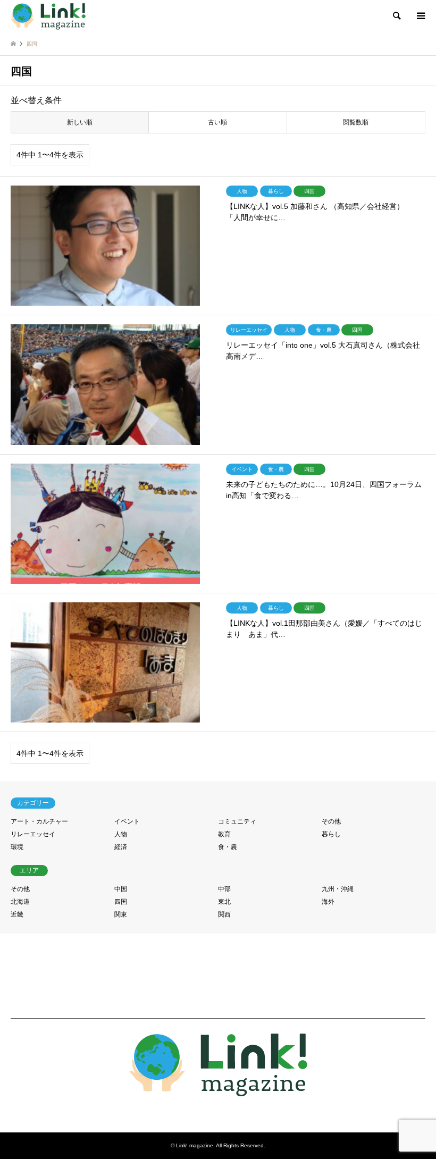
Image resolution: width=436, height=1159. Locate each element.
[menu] (420, 16)
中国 (120, 889)
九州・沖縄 (338, 889)
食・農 (227, 847)
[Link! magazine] (48, 16)
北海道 (20, 901)
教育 (224, 834)
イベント (127, 821)
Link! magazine (194, 1145)
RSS (218, 1110)
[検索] (396, 16)
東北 (224, 901)
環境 (17, 847)
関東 (120, 914)
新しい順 (80, 122)
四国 (120, 901)
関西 (224, 914)
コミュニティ (237, 821)
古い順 (217, 122)
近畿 (17, 914)
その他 (331, 821)
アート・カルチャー (39, 821)
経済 (120, 847)
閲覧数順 (355, 122)
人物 (120, 834)
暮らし (331, 834)
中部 (224, 889)
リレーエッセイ (33, 834)
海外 (328, 901)
